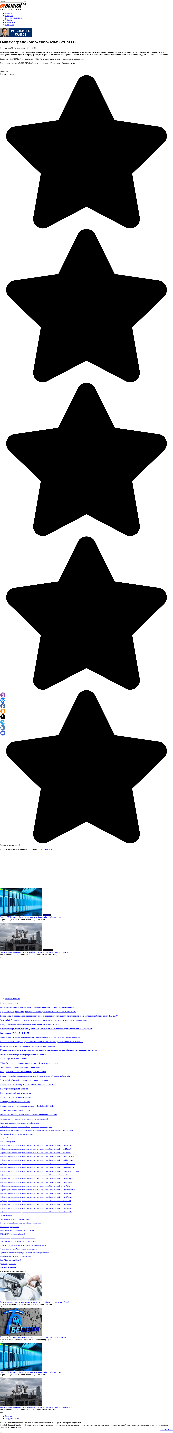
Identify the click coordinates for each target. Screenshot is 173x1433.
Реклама (8, 1416)
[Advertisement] (76, 870)
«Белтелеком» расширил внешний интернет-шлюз (17, 1238)
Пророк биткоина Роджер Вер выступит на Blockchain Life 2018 (27, 1084)
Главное (8, 13)
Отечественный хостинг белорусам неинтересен (17, 1134)
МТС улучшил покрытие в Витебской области (20, 1067)
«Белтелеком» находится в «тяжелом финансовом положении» (28, 1114)
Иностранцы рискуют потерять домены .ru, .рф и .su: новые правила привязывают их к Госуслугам (46, 1029)
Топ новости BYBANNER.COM (14, 1033)
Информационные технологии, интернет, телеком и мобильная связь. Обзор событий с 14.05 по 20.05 (36, 1212)
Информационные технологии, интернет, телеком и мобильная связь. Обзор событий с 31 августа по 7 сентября (39, 1171)
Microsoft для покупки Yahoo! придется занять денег (18, 1249)
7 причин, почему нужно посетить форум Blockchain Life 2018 (27, 1106)
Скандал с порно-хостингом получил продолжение (18, 1241)
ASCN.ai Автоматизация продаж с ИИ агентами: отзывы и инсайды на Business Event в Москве (41, 1042)
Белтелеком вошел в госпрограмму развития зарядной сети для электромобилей (37, 1007)
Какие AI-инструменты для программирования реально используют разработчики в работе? (40, 1037)
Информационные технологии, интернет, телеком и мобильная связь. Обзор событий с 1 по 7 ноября (35, 1153)
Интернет (9, 16)
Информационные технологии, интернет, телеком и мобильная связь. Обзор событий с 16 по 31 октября (37, 1156)
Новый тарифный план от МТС (13, 1059)
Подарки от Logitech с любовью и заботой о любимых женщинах (23, 1245)
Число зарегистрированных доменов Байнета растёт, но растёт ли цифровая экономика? (38, 952)
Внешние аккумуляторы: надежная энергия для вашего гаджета (27, 1046)
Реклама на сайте (12, 999)
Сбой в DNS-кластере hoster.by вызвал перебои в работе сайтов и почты (31, 917)
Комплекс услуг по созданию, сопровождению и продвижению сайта (24, 1119)
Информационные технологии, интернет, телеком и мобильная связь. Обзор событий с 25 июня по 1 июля (37, 1190)
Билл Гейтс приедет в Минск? (10, 1260)
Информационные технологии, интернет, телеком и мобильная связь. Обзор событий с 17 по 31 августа (36, 1175)
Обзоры (8, 20)
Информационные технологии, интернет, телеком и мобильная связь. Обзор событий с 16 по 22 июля (36, 1182)
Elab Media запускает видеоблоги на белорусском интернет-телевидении (26, 1127)
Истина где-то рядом (7, 1141)
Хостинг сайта (166, 1429)
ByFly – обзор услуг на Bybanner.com (16, 1097)
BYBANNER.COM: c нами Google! (12, 1234)
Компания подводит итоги (9, 1227)
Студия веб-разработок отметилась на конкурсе (17, 1138)
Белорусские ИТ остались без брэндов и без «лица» (23, 1072)
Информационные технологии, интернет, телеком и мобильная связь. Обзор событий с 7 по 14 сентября (37, 1167)
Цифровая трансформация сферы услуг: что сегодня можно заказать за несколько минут (38, 1011)
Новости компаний (13, 18)
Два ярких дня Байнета (8, 1264)
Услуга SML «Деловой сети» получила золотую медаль (24, 1080)
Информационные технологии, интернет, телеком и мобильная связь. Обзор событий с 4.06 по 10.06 (35, 1201)
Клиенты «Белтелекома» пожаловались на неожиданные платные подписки (33, 1337)
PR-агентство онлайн (8, 1267)
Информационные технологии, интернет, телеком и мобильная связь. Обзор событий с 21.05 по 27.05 (36, 1208)
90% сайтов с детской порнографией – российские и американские (29, 1063)
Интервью (9, 25)
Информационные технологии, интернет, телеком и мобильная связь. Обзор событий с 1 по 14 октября (36, 1160)
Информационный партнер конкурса (16, 1093)
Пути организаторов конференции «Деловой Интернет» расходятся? (24, 1253)
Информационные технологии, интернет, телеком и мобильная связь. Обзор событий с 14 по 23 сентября (37, 1164)
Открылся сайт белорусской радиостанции (15, 1219)
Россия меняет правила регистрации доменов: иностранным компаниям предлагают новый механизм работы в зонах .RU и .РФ (59, 1016)
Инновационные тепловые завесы (15, 1102)
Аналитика (10, 22)
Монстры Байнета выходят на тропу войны (15, 1256)
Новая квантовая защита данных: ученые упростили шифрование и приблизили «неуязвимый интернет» (48, 1050)
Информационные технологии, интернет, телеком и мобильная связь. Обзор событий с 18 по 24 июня (36, 1193)
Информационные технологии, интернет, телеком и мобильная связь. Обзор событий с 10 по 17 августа (36, 1178)
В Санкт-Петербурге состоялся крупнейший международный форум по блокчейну (35, 1076)
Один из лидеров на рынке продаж (15, 1110)
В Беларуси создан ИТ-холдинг (14, 1089)
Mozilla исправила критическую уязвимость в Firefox (23, 1054)
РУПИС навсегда (6, 1216)
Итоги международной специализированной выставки (19, 1123)
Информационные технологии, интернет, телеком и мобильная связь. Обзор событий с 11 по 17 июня (36, 1197)
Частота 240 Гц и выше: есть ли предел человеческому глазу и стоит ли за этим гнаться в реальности (43, 1020)
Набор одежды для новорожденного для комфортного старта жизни (29, 1024)
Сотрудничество (12, 1418)
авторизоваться (45, 849)
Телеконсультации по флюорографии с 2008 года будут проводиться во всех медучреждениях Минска (36, 1130)
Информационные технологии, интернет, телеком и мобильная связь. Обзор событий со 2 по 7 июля (35, 1186)
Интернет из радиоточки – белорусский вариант (17, 1230)
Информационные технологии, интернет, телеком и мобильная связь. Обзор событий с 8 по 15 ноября (36, 1149)
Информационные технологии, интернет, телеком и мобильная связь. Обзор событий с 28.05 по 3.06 (35, 1204)
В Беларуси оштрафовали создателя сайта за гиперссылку (20, 1223)
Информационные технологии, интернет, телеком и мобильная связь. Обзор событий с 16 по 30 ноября (36, 1145)
